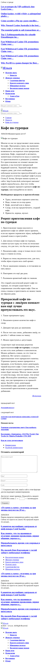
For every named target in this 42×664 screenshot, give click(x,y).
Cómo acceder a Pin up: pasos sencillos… (20, 21)
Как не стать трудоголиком (12, 440)
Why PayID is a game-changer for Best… (20, 63)
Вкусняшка (10, 98)
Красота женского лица (19, 83)
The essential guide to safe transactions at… (21, 30)
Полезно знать (11, 72)
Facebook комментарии (14, 447)
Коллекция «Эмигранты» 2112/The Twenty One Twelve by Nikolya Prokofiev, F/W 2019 (20, 435)
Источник (36, 395)
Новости (13, 75)
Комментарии (10, 445)
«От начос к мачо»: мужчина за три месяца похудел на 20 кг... (18, 508)
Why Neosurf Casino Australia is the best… (21, 25)
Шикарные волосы (18, 85)
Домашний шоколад (7, 407)
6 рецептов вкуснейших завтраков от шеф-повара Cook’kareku (19, 527)
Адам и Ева (14, 96)
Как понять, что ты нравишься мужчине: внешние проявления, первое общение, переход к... (20, 536)
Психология (10, 93)
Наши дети (9, 91)
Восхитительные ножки (19, 88)
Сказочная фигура (17, 80)
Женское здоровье (12, 77)
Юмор (8, 101)
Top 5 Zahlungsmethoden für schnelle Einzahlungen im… (18, 35)
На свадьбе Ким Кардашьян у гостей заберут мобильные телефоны (19, 551)
